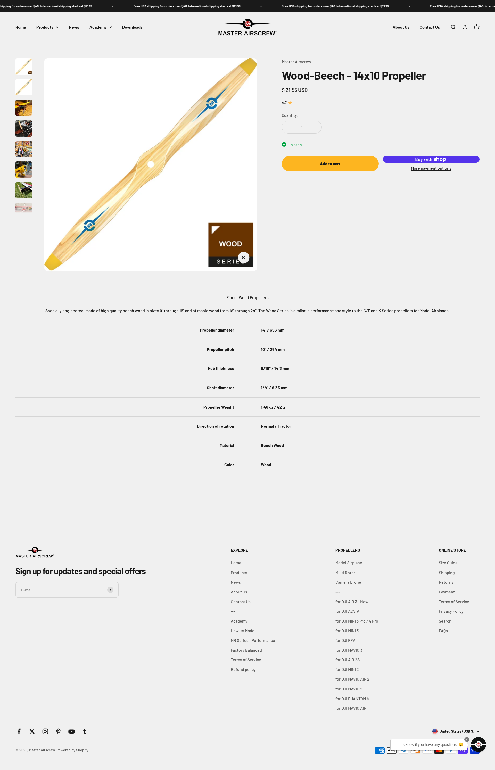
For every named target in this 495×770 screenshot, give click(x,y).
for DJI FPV (345, 640)
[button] (478, 744)
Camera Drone (348, 581)
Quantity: (290, 115)
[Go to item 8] (23, 212)
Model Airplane (348, 562)
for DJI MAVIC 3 (348, 650)
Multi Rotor (345, 572)
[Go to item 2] (23, 88)
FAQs (443, 630)
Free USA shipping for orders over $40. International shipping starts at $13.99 (165, 6)
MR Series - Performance (253, 640)
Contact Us (430, 26)
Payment (447, 591)
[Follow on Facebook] (18, 731)
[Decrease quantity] (289, 127)
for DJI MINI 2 (347, 669)
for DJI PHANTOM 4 (352, 698)
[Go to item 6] (23, 170)
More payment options (431, 167)
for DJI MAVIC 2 (348, 688)
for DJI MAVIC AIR (350, 708)
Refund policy (243, 669)
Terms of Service (246, 659)
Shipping (447, 572)
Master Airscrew (296, 61)
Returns (446, 581)
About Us (401, 26)
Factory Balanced (246, 650)
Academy (98, 26)
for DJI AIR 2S (347, 659)
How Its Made (242, 630)
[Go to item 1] (23, 67)
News (74, 26)
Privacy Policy (451, 611)
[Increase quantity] (314, 127)
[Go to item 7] (23, 191)
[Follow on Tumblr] (84, 731)
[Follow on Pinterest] (58, 731)
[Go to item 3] (23, 109)
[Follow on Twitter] (32, 731)
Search (445, 620)
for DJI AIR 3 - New (351, 601)
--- (233, 611)
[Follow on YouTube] (71, 731)
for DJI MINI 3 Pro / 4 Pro (356, 620)
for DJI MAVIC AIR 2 (352, 678)
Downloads (132, 26)
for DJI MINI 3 (347, 630)
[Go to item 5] (23, 150)
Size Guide (448, 562)
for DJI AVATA (347, 611)
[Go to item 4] (23, 129)
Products (44, 26)
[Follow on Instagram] (45, 731)
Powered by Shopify (72, 750)
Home (20, 26)
